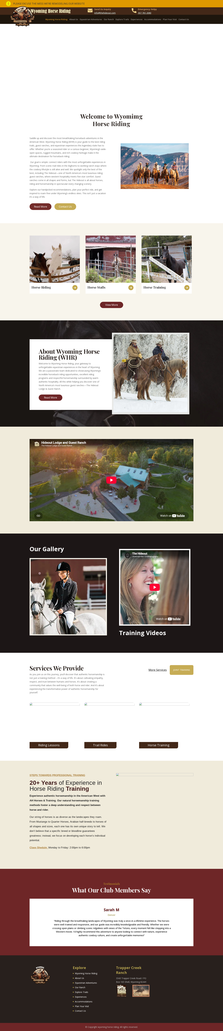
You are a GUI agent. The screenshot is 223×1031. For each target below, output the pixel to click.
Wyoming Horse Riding (56, 19)
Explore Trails (122, 19)
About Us (73, 19)
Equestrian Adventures (91, 19)
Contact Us (184, 19)
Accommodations (152, 19)
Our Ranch (109, 19)
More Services (158, 670)
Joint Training (181, 669)
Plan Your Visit (170, 19)
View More (111, 305)
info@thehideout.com (105, 12)
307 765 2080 (144, 12)
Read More (40, 206)
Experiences (136, 19)
